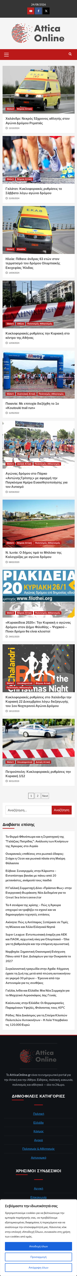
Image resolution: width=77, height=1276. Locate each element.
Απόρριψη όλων (38, 1267)
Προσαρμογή (38, 1257)
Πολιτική (38, 1113)
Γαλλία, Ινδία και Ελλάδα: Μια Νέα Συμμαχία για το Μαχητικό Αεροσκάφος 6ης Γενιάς (37, 993)
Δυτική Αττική (24, 464)
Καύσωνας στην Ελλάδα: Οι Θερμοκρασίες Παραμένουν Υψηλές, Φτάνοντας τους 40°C (35, 1005)
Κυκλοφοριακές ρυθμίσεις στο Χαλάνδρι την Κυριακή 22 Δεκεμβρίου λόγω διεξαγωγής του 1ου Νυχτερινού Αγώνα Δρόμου (38, 702)
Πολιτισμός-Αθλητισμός (39, 324)
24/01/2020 (14, 636)
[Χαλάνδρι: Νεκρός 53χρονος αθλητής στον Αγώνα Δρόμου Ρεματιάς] (39, 90)
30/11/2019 (14, 781)
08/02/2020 (14, 562)
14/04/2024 (14, 273)
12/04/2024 (14, 343)
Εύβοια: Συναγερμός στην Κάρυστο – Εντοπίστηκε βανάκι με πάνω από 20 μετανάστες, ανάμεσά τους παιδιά (31, 875)
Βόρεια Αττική (24, 109)
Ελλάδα (21, 249)
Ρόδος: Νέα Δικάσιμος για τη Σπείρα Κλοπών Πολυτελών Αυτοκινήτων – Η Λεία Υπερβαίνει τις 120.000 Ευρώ (37, 1019)
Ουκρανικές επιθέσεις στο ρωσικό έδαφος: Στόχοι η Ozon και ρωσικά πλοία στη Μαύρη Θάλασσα (35, 858)
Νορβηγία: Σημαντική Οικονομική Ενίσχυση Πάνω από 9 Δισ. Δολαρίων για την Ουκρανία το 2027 (38, 956)
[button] (6, 54)
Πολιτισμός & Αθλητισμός (38, 1148)
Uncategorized (24, 683)
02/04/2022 (14, 492)
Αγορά (38, 1140)
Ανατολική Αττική (26, 394)
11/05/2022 (14, 413)
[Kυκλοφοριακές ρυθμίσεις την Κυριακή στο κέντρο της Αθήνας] (39, 304)
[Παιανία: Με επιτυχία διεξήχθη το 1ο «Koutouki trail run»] (39, 374)
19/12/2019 (14, 711)
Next (45, 795)
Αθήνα (20, 324)
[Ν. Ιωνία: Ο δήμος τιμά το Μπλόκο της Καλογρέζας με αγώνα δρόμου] (39, 523)
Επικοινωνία (38, 1197)
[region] (38, 1237)
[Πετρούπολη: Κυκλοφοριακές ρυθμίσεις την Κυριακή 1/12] (39, 743)
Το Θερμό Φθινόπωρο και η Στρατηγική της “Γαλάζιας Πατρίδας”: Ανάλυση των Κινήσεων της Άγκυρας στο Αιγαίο (37, 841)
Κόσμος (39, 1131)
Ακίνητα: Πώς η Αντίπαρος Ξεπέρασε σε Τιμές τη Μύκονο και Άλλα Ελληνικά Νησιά (37, 924)
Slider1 (10, 179)
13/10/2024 (14, 128)
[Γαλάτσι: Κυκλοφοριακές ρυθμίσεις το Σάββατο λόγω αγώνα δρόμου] (39, 160)
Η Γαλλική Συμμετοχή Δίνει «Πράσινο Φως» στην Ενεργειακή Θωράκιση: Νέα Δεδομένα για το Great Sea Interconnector (39, 892)
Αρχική (38, 1188)
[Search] (70, 54)
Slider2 (10, 109)
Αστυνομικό (38, 1157)
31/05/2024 (14, 198)
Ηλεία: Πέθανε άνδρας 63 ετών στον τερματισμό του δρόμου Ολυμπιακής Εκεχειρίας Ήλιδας (33, 263)
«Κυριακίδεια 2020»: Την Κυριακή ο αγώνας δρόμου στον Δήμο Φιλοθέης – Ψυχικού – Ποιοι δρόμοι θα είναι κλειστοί (38, 627)
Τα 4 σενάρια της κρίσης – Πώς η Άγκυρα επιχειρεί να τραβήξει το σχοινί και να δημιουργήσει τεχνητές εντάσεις (33, 909)
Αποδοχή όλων (38, 1246)
